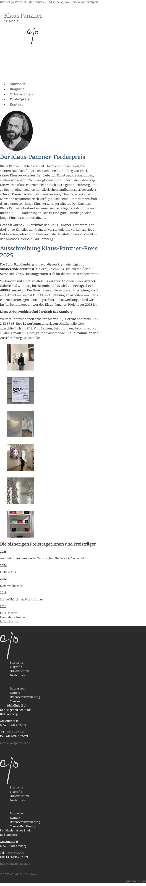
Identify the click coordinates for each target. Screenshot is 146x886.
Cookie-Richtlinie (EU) (17, 703)
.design (136, 881)
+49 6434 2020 (14, 732)
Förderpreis (19, 99)
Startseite (18, 84)
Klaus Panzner (23, 15)
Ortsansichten (21, 94)
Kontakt (16, 104)
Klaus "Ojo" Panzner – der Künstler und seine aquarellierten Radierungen (49, 2)
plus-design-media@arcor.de (43, 333)
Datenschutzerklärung (25, 697)
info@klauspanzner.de (15, 743)
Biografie (17, 89)
